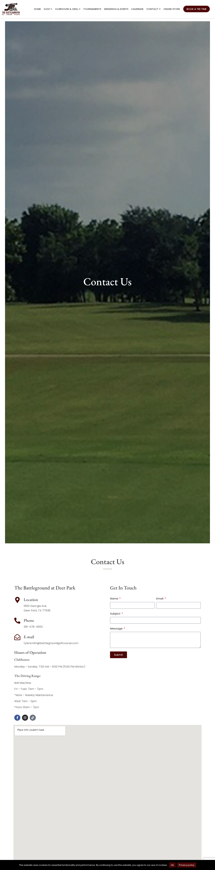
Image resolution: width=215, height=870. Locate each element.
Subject (115, 614)
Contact (152, 9)
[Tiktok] (33, 718)
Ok (172, 865)
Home (37, 9)
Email (160, 599)
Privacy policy (187, 865)
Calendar (137, 9)
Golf (47, 9)
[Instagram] (25, 718)
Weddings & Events (116, 9)
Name (114, 599)
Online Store (171, 9)
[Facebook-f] (17, 718)
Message (116, 629)
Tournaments (92, 9)
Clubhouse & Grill (66, 9)
